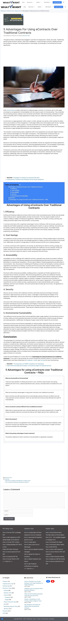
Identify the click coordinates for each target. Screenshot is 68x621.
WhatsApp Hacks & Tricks (10, 606)
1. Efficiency (13, 188)
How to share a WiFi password (54, 549)
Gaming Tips (6, 586)
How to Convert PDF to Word (11, 542)
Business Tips (18, 10)
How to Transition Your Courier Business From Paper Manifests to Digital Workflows (33, 583)
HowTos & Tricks (10, 10)
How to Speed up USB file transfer (55, 559)
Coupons (5, 581)
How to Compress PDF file (10, 556)
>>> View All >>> (7, 561)
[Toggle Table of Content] (20, 185)
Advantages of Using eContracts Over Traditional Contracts (25, 187)
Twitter (35, 360)
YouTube (42, 360)
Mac (5, 604)
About (34, 619)
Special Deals (57, 2)
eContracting (10, 110)
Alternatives (47, 2)
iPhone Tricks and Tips (10, 602)
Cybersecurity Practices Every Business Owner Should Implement (25, 179)
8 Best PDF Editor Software (10, 549)
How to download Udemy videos (55, 544)
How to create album (30, 542)
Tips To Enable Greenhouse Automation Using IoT (17, 482)
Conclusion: (11, 197)
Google (7, 599)
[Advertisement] (34, 57)
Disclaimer (51, 619)
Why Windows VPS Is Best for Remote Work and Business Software (32, 606)
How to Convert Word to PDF (11, 559)
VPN (4, 613)
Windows (6, 608)
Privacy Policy (45, 619)
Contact (39, 619)
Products (5, 611)
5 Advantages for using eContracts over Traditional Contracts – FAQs (28, 199)
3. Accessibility (14, 192)
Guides (38, 2)
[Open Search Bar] (63, 2)
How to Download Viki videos (54, 542)
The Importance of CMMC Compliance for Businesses (29, 364)
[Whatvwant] (11, 7)
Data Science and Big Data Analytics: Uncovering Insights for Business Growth (29, 365)
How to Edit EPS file (51, 547)
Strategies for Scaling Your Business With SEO (26, 177)
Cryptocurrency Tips (8, 583)
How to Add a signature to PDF (11, 537)
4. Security (13, 194)
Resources (29, 2)
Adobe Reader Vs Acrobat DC (11, 539)
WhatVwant (3, 10)
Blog (23, 2)
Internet (6, 595)
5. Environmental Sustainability (19, 196)
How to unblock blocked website (55, 556)
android (6, 590)
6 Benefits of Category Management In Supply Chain (17, 480)
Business (7, 479)
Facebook (29, 360)
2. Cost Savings (14, 190)
